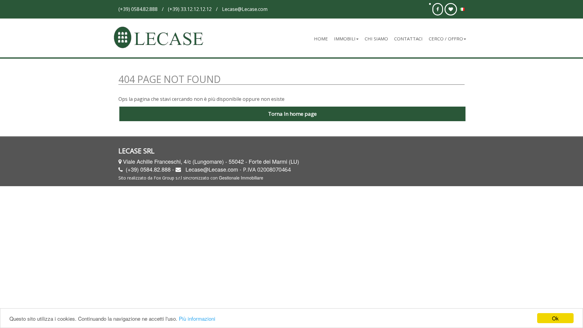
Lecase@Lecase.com (212, 169)
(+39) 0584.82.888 (148, 169)
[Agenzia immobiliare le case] (160, 38)
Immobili (345, 39)
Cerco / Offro (446, 39)
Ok (555, 318)
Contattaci (408, 39)
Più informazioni (197, 318)
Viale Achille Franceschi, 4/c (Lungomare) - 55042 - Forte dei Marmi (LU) (211, 161)
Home (321, 39)
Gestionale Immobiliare (241, 178)
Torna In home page (292, 113)
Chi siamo (376, 39)
